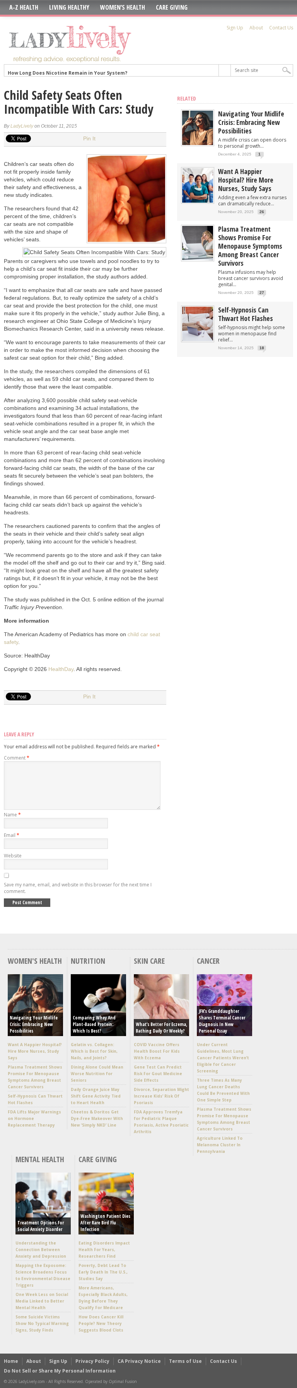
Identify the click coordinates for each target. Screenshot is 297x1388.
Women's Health (35, 961)
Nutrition (88, 961)
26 (261, 212)
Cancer (208, 961)
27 (261, 292)
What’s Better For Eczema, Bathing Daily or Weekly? (161, 1027)
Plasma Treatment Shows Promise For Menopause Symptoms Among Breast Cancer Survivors (250, 246)
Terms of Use (185, 1361)
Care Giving (172, 7)
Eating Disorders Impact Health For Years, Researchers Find (104, 1249)
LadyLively (21, 126)
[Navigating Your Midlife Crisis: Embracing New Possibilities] (197, 143)
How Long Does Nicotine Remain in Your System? (67, 70)
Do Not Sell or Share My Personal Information (60, 1371)
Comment (16, 758)
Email (11, 835)
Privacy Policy (92, 1361)
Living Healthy (69, 7)
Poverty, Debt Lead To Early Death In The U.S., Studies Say (103, 1272)
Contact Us (281, 27)
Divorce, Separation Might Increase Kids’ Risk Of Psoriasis (161, 1096)
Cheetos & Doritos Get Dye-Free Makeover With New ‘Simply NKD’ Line (97, 1118)
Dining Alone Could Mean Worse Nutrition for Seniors (97, 1073)
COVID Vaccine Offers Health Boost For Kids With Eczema (157, 1051)
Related (186, 98)
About (256, 27)
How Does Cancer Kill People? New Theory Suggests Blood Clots (101, 1323)
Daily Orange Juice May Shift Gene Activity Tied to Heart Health (96, 1096)
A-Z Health (23, 7)
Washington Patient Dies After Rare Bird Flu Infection (105, 1223)
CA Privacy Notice (139, 1361)
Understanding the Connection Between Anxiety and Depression (40, 1249)
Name (12, 814)
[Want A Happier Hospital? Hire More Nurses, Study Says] (197, 201)
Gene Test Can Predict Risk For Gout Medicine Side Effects (158, 1073)
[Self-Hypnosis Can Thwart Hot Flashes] (197, 339)
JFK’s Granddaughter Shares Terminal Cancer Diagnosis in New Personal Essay (222, 1021)
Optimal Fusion (123, 1381)
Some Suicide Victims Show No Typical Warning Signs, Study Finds (42, 1323)
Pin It (89, 138)
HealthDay (60, 669)
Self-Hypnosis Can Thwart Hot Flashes (245, 314)
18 (261, 348)
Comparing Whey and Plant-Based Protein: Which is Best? (94, 1024)
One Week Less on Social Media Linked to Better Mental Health (41, 1301)
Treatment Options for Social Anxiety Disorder (40, 1226)
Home (11, 1361)
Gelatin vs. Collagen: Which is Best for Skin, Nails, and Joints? (94, 1051)
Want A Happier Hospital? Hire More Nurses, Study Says (245, 180)
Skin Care (149, 961)
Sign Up (235, 27)
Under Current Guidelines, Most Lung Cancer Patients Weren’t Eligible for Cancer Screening (223, 1058)
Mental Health (39, 1159)
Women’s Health (122, 7)
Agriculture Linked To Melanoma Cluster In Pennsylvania (219, 1144)
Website (13, 855)
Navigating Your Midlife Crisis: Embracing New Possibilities (251, 122)
